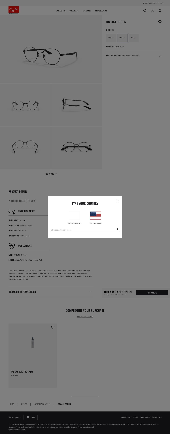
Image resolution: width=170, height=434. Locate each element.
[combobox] (85, 229)
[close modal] (117, 201)
